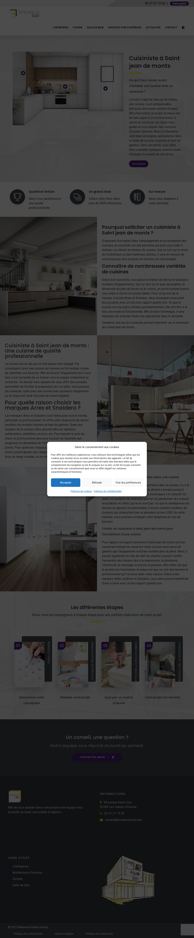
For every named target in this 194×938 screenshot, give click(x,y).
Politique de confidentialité (108, 491)
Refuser (97, 482)
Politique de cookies (81, 491)
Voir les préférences (128, 482)
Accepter (65, 482)
